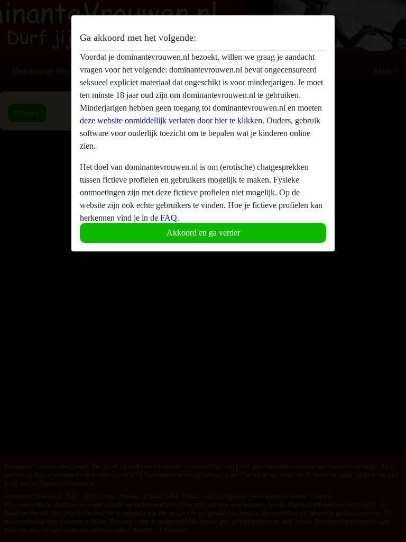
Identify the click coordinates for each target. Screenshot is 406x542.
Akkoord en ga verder (203, 232)
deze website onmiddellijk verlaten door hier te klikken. (172, 120)
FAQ (168, 217)
